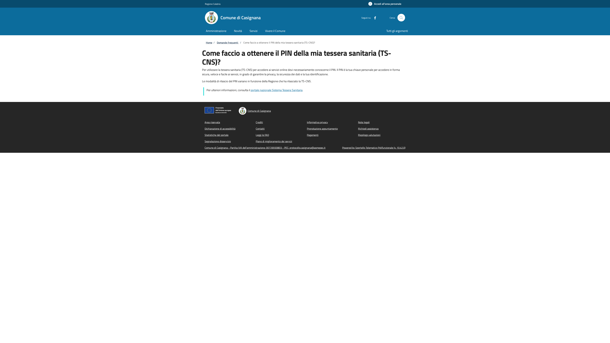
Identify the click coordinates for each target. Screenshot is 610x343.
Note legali (364, 122)
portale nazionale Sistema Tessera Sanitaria (276, 90)
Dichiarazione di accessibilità (220, 129)
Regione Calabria (212, 4)
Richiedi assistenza (368, 129)
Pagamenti (313, 135)
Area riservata (212, 122)
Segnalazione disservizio (218, 141)
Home (209, 42)
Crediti (259, 122)
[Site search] (401, 17)
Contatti (260, 129)
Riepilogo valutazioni (369, 135)
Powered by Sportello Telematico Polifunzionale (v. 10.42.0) (373, 148)
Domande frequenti (228, 42)
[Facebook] (374, 17)
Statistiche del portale (216, 135)
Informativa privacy (317, 122)
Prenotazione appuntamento (322, 129)
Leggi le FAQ (262, 135)
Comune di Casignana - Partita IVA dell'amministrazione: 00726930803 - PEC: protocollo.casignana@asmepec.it (265, 148)
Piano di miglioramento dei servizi (274, 141)
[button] (385, 4)
